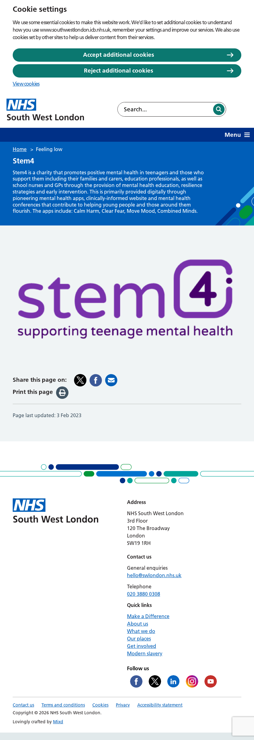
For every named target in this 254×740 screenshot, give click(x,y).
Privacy (123, 705)
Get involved (141, 646)
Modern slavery (144, 653)
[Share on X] (80, 380)
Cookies (100, 705)
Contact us (23, 705)
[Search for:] (165, 109)
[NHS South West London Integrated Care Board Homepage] (45, 109)
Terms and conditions (63, 705)
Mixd (58, 721)
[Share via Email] (111, 380)
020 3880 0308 (143, 594)
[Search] (219, 109)
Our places (139, 638)
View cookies (26, 84)
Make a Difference (148, 616)
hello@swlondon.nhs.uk (154, 575)
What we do (141, 631)
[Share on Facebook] (96, 380)
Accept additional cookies (118, 54)
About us (137, 624)
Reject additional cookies (118, 70)
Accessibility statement (159, 705)
